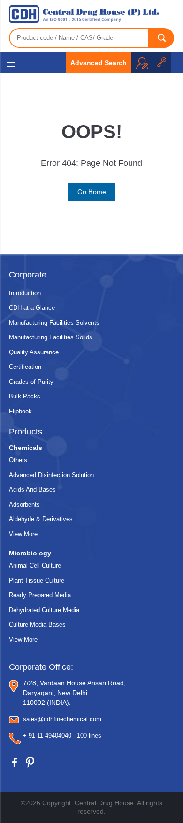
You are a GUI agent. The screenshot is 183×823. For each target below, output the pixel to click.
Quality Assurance (34, 352)
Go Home (91, 191)
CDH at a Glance (32, 307)
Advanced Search (98, 63)
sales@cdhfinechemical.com (62, 719)
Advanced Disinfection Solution (51, 475)
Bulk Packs (24, 396)
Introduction (25, 293)
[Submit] (161, 38)
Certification (25, 366)
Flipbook (20, 411)
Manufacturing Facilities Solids (50, 337)
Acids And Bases (32, 489)
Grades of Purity (31, 381)
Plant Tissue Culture (36, 580)
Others (18, 460)
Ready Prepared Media (40, 595)
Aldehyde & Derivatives (41, 519)
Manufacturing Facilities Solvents (54, 322)
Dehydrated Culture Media (44, 610)
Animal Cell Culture (35, 565)
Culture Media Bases (37, 624)
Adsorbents (24, 504)
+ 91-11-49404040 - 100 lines (62, 735)
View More (23, 534)
